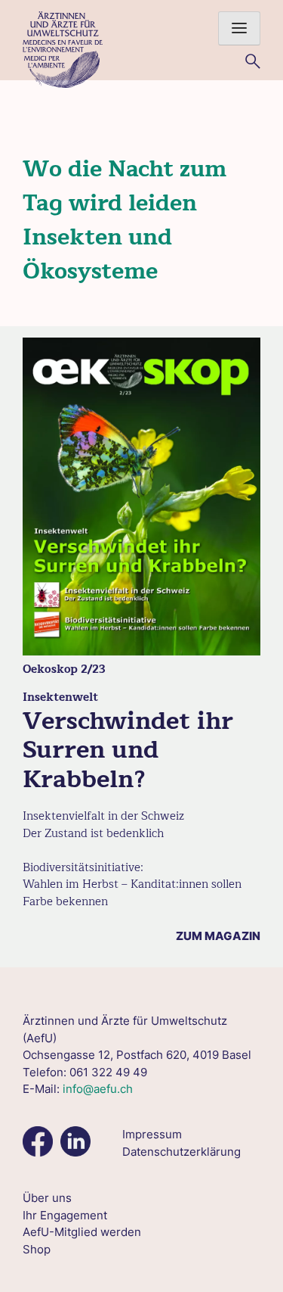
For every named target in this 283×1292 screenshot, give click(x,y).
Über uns (47, 1198)
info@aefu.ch (98, 1089)
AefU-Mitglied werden (82, 1232)
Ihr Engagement (65, 1215)
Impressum (152, 1134)
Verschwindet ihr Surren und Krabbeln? (128, 750)
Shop (37, 1249)
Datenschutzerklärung (181, 1151)
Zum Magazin (218, 936)
